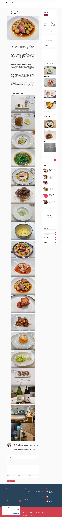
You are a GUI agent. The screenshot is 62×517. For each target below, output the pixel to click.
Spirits (39, 512)
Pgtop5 (27, 512)
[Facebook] (51, 1)
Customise (5, 513)
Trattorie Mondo (46, 239)
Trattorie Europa (46, 237)
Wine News (45, 240)
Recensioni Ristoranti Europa (29, 10)
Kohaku (49, 212)
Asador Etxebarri (46, 76)
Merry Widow (49, 217)
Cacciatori (41, 491)
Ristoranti (31, 512)
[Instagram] (52, 1)
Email (19, 475)
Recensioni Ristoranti (46, 234)
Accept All (16, 513)
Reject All (11, 513)
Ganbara (45, 110)
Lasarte (49, 222)
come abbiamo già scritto (23, 69)
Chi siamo (23, 512)
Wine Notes (45, 242)
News (43, 512)
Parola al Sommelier (46, 232)
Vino (36, 512)
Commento (9, 464)
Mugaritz (45, 98)
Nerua (45, 129)
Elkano (45, 88)
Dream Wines (27, 490)
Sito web (30, 475)
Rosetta (41, 490)
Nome (8, 475)
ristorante (12, 66)
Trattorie (26, 494)
